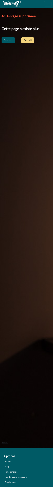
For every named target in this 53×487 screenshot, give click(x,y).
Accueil (28, 40)
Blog (7, 466)
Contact (8, 40)
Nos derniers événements (16, 477)
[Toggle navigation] (47, 3)
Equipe (8, 461)
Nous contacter (11, 471)
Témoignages (10, 482)
